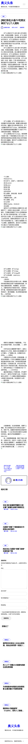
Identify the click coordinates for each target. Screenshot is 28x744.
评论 (2, 568)
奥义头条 (7, 3)
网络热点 (7, 639)
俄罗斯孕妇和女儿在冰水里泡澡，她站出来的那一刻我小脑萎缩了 (13, 645)
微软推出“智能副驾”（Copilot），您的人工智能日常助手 (13, 710)
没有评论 (22, 27)
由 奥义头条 (7, 27)
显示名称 (4, 591)
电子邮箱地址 (5, 598)
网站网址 (3, 605)
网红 (4, 16)
